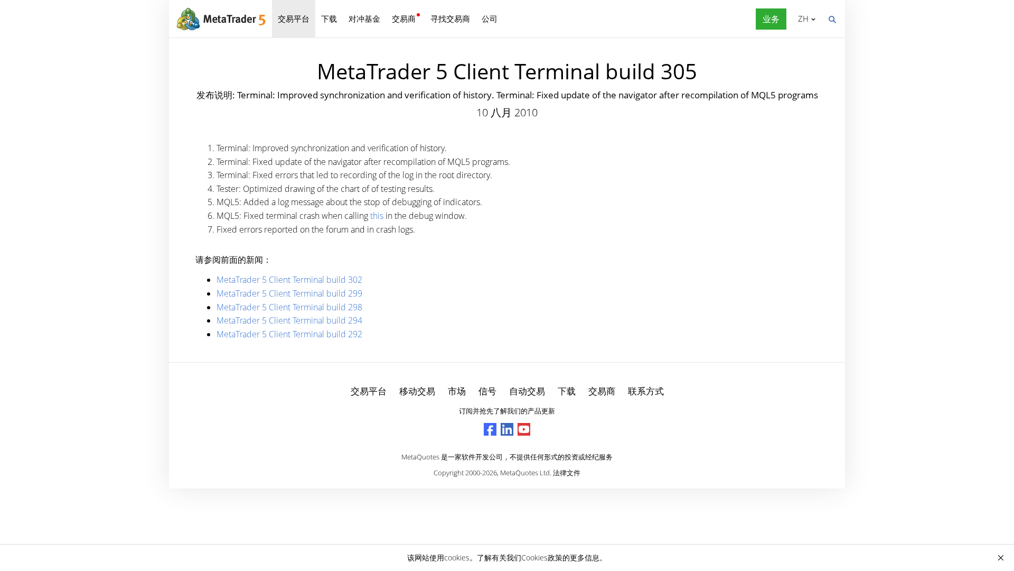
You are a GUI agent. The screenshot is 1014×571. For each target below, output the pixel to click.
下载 (329, 18)
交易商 (404, 18)
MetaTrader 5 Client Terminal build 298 (289, 307)
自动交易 (527, 391)
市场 (457, 391)
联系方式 (646, 391)
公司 (489, 18)
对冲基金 (364, 18)
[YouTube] (524, 429)
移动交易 (417, 391)
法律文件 (566, 472)
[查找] (832, 18)
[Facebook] (490, 429)
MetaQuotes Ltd (525, 472)
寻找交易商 (450, 18)
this (376, 216)
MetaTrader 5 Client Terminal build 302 (289, 280)
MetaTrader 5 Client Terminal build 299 (289, 293)
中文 (801, 18)
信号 (487, 391)
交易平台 (293, 18)
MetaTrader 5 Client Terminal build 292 (289, 334)
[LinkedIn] (507, 429)
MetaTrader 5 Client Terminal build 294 (289, 320)
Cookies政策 (541, 557)
